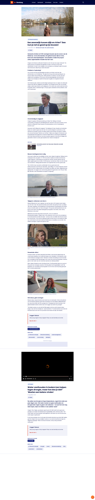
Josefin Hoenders (50, 47)
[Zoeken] (83, 2)
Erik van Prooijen (41, 47)
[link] (33, 39)
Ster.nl (50, 340)
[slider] (47, 376)
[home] (17, 2)
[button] (30, 50)
